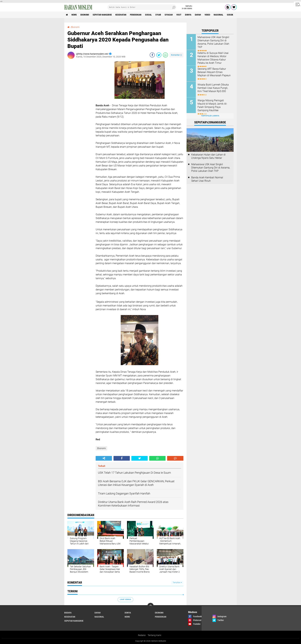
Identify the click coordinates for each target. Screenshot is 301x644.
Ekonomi (84, 14)
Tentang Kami (154, 635)
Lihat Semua (125, 599)
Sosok (230, 14)
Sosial (148, 14)
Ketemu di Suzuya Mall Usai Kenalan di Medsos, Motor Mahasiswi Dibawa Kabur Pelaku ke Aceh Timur (213, 58)
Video (207, 14)
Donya (188, 14)
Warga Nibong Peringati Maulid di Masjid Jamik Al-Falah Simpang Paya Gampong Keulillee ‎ (212, 105)
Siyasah (169, 14)
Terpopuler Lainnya (210, 116)
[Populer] (233, 7)
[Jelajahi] (297, 4)
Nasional (218, 14)
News (74, 14)
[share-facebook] (152, 54)
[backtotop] (150, 606)
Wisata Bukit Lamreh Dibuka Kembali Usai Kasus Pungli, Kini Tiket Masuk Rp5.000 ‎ (213, 88)
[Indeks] (227, 7)
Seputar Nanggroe (102, 14)
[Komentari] (175, 458)
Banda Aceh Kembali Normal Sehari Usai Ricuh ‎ (207, 179)
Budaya (67, 612)
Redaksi (142, 635)
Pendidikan (135, 14)
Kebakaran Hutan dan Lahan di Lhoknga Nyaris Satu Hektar (208, 156)
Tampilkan (177, 583)
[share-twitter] (158, 54)
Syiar (158, 14)
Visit (178, 14)
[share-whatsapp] (165, 54)
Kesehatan (120, 14)
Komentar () (176, 55)
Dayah (198, 14)
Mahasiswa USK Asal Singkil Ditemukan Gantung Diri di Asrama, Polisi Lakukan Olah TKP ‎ (213, 42)
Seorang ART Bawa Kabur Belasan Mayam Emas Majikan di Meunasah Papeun (214, 72)
